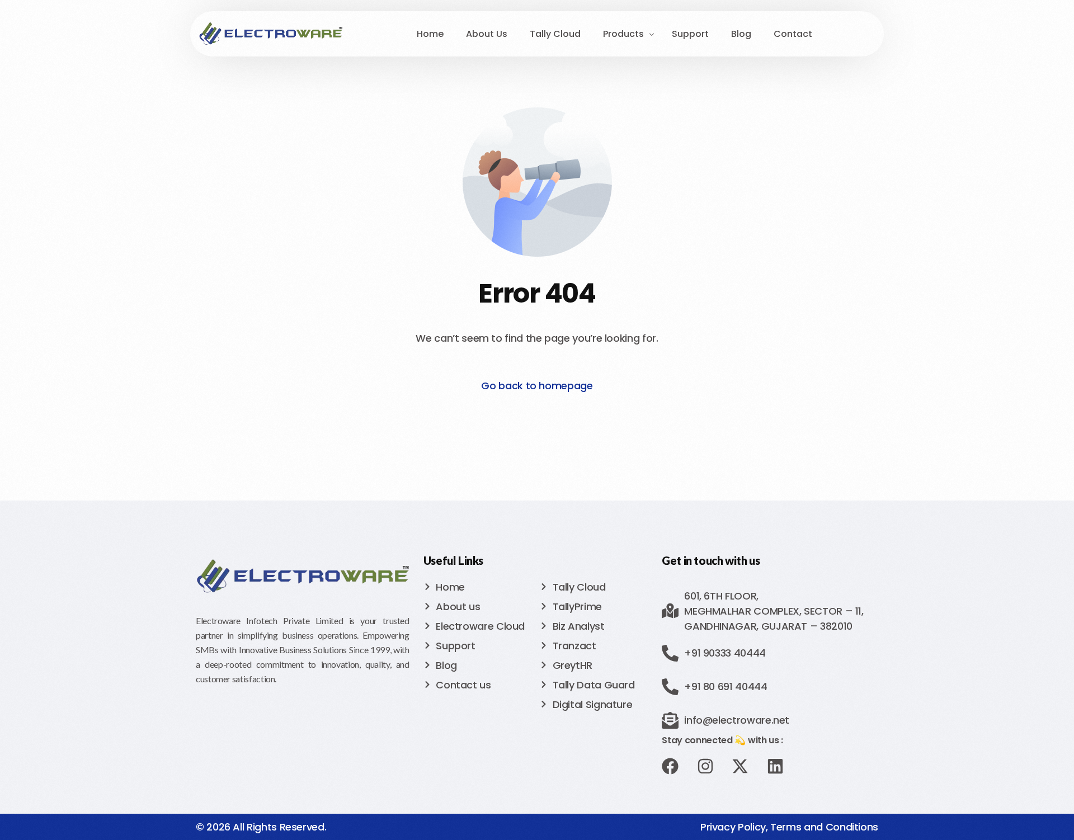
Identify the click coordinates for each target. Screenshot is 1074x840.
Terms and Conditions (824, 827)
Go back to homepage (536, 386)
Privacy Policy (733, 827)
